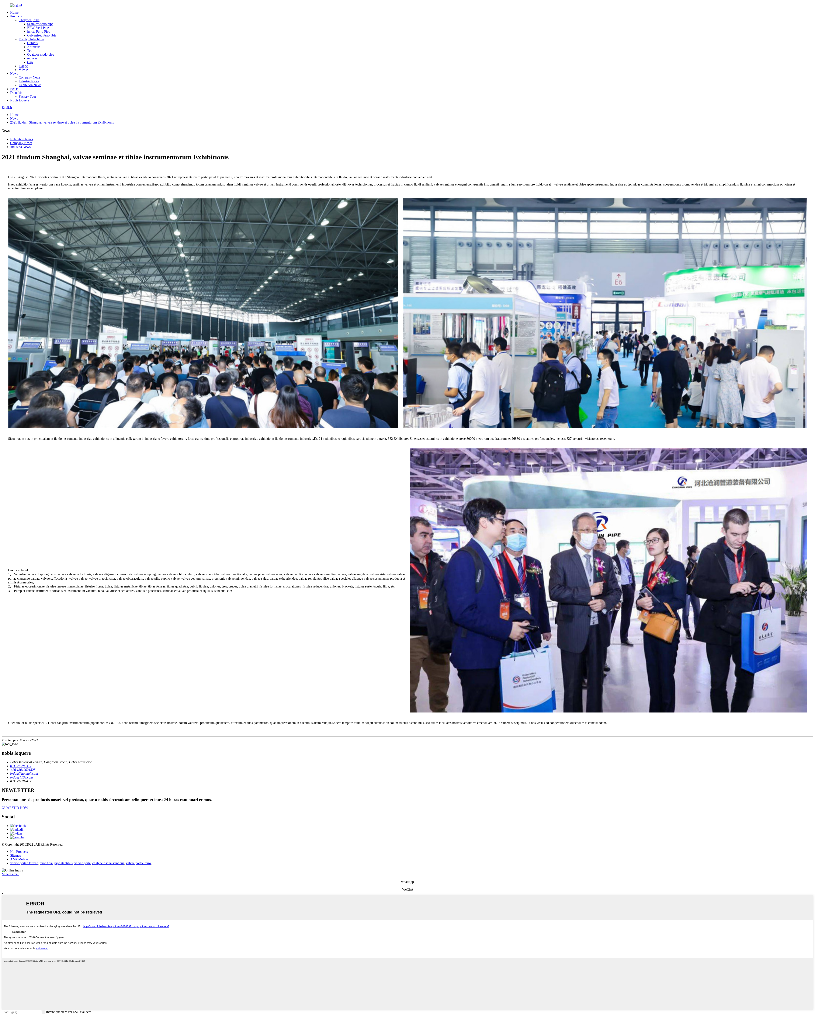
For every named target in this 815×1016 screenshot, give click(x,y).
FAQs (14, 89)
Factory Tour (27, 96)
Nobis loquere (19, 100)
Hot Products (19, 851)
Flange (23, 66)
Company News (30, 77)
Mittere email (10, 874)
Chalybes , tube (29, 20)
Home (14, 12)
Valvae (23, 70)
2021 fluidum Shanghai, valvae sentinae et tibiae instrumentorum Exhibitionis (62, 122)
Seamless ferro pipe (40, 24)
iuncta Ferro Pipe (38, 31)
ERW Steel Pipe (38, 28)
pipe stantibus (63, 863)
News (14, 73)
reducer (32, 58)
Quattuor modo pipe (40, 54)
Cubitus (32, 43)
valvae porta (82, 863)
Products (16, 16)
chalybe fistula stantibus (108, 863)
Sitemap (15, 855)
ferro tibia (46, 863)
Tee (29, 50)
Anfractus (33, 47)
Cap (30, 62)
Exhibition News (30, 85)
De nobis (16, 92)
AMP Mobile (19, 859)
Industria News (29, 81)
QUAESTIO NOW (15, 807)
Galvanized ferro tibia (41, 35)
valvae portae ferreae (24, 863)
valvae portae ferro (138, 863)
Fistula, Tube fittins (31, 39)
